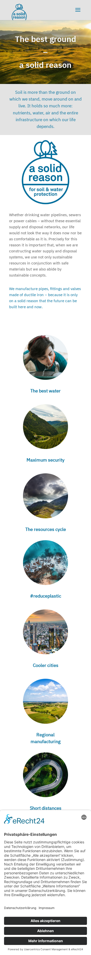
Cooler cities (45, 665)
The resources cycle (45, 529)
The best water (45, 391)
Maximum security (45, 460)
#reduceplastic (45, 596)
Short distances (45, 808)
